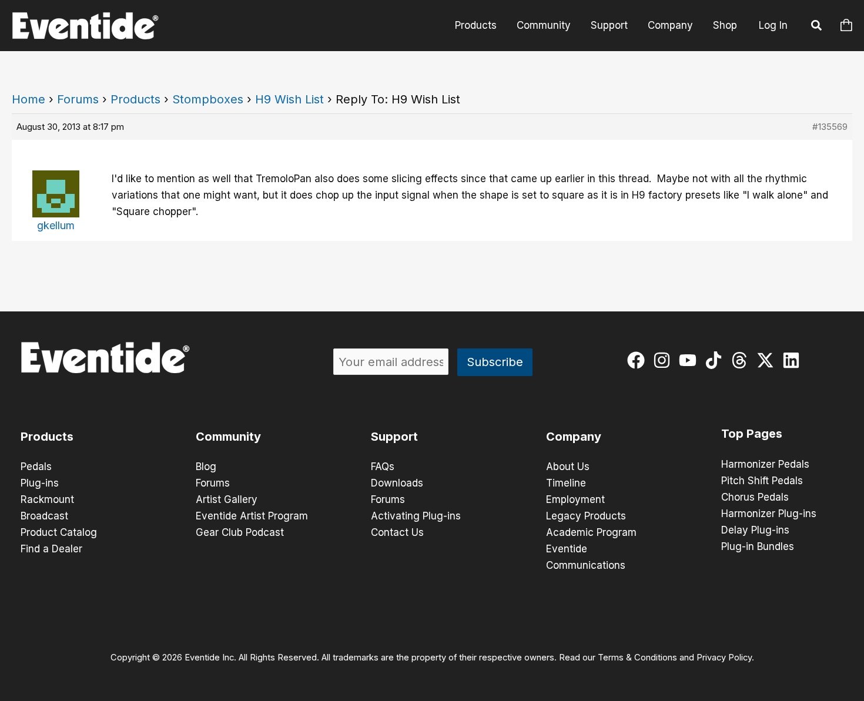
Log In (773, 25)
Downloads (397, 483)
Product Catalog (59, 532)
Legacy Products (586, 516)
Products (476, 25)
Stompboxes (207, 99)
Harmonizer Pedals (765, 464)
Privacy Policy (724, 657)
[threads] (742, 360)
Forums (78, 99)
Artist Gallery (226, 499)
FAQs (382, 466)
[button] (817, 27)
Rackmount (47, 499)
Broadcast (44, 516)
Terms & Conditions (637, 657)
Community (544, 25)
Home (28, 99)
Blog (206, 466)
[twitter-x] (767, 360)
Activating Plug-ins (416, 516)
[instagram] (664, 360)
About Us (568, 466)
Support (609, 25)
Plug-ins (40, 483)
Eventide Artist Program (252, 516)
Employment (575, 499)
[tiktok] (716, 360)
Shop (725, 25)
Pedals (36, 466)
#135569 (830, 126)
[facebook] (638, 360)
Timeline (566, 483)
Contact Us (397, 532)
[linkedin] (793, 360)
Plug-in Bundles (757, 546)
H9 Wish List (289, 99)
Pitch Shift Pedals (762, 481)
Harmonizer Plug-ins (768, 513)
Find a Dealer (51, 549)
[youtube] (690, 360)
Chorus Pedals (755, 497)
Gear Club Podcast (240, 532)
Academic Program (591, 532)
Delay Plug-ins (755, 530)
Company (670, 25)
